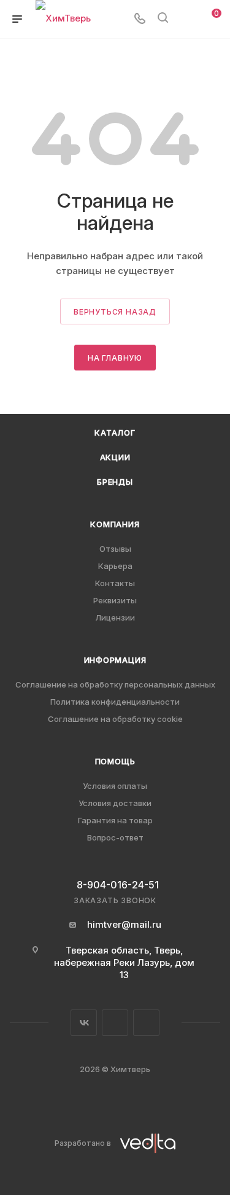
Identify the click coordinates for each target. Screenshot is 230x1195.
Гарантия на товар (115, 820)
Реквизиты (115, 600)
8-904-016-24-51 (118, 885)
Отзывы (115, 549)
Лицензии (115, 617)
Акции (115, 457)
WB (146, 1022)
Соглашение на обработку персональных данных (115, 684)
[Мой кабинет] (185, 19)
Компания (114, 524)
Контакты (115, 583)
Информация (115, 660)
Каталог (115, 432)
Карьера (115, 566)
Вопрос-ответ (115, 837)
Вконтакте (84, 1022)
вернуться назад (115, 311)
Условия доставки (115, 803)
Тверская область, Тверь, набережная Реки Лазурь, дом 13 (124, 962)
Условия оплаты (115, 786)
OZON (115, 1022)
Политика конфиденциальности (115, 702)
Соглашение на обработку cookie (115, 719)
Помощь (115, 761)
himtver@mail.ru (124, 924)
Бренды (115, 482)
